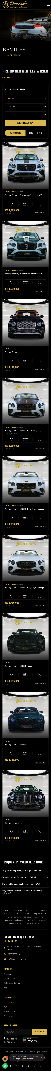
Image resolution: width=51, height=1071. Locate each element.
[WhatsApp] (11, 1066)
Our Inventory (9, 979)
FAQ (5, 1007)
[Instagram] (17, 1066)
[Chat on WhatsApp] (5, 1066)
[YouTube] (23, 1066)
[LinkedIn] (40, 1066)
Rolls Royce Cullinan (12, 983)
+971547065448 (13, 954)
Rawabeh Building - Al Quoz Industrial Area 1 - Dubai (25, 947)
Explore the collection (13, 55)
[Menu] (48, 4)
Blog (5, 988)
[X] (34, 1066)
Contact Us (8, 1016)
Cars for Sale (15, 133)
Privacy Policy (9, 1011)
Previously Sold (35, 133)
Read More (6, 77)
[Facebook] (28, 1066)
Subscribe (40, 1032)
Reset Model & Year (25, 123)
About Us (7, 974)
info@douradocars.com (16, 959)
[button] (27, 1057)
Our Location (9, 1003)
